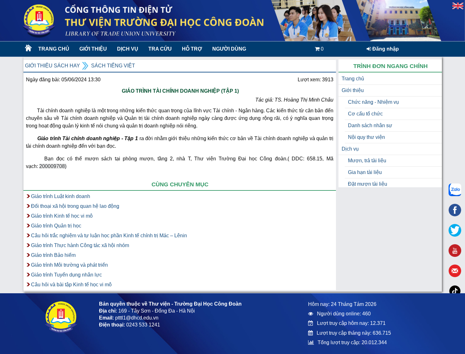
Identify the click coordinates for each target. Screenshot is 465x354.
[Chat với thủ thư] (455, 189)
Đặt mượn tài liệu (367, 184)
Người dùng (229, 49)
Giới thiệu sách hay (52, 65)
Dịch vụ (127, 49)
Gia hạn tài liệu (365, 172)
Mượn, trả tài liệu (367, 160)
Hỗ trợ (192, 49)
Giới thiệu (93, 49)
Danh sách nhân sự (370, 125)
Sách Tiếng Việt (113, 65)
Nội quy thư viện (366, 137)
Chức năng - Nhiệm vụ (373, 102)
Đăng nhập (385, 49)
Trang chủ (53, 49)
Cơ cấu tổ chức (365, 113)
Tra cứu (160, 49)
